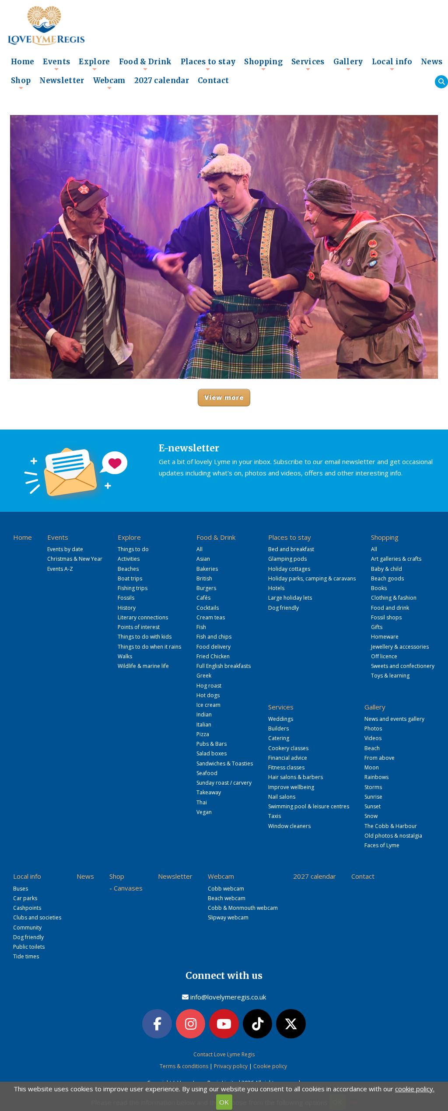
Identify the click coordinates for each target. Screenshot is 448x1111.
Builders (278, 728)
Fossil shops (386, 617)
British (204, 578)
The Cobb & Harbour (390, 826)
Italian (203, 724)
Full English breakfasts (223, 666)
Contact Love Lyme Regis (224, 1054)
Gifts (376, 627)
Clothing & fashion (393, 597)
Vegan (204, 812)
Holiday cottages (289, 569)
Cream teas (210, 617)
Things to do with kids (145, 636)
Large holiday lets (290, 597)
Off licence (384, 656)
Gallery (348, 64)
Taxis (274, 816)
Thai (201, 802)
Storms (373, 787)
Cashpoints (27, 908)
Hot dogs (208, 695)
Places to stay (208, 64)
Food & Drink (145, 64)
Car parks (25, 898)
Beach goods (387, 578)
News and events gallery (394, 719)
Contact (213, 80)
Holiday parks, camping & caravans (312, 578)
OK (224, 1101)
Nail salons (281, 796)
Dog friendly (283, 607)
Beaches (128, 569)
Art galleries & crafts (396, 558)
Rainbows (376, 777)
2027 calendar (161, 80)
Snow (371, 816)
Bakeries (207, 569)
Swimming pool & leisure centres (308, 806)
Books (379, 588)
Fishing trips (132, 588)
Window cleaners (289, 826)
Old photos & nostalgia (393, 835)
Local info (392, 64)
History (127, 607)
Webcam (109, 83)
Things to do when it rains (149, 646)
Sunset (372, 806)
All (199, 549)
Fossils (126, 597)
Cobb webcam (226, 888)
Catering (278, 738)
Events (56, 64)
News (431, 61)
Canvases (128, 888)
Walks (125, 656)
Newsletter (61, 80)
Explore (94, 64)
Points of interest (139, 627)
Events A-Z (60, 569)
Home (22, 61)
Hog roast (208, 685)
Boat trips (130, 578)
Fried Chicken (213, 656)
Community (27, 927)
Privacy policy (231, 1066)
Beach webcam (226, 898)
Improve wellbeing (291, 787)
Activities (129, 558)
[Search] (441, 81)
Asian (203, 558)
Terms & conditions (184, 1066)
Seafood (206, 773)
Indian (204, 714)
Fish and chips (213, 636)
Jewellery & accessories (400, 646)
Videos (373, 738)
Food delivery (213, 646)
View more (224, 397)
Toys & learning (390, 675)
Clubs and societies (37, 917)
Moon (371, 767)
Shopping (263, 64)
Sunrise (373, 796)
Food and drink (390, 607)
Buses (20, 888)
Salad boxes (211, 753)
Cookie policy (270, 1066)
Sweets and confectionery (402, 666)
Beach (372, 748)
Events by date (65, 549)
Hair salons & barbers (295, 777)
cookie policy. (414, 1088)
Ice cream (208, 705)
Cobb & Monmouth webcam (243, 908)
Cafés (203, 597)
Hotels (276, 588)
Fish (201, 627)
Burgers (206, 588)
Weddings (280, 719)
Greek (203, 675)
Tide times (26, 956)
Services (308, 64)
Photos (373, 728)
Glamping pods (287, 558)
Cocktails (207, 607)
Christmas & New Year (74, 558)
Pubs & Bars (211, 744)
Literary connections (143, 617)
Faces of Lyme (381, 845)
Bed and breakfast (291, 549)
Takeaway (208, 792)
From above (379, 758)
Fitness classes (286, 767)
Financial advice (287, 758)
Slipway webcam (228, 917)
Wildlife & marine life (143, 666)
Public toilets (29, 946)
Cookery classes (288, 748)
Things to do (133, 549)
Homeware (385, 636)
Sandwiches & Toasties (224, 763)
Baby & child (386, 569)
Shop (21, 83)
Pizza (202, 734)
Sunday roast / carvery (224, 782)
